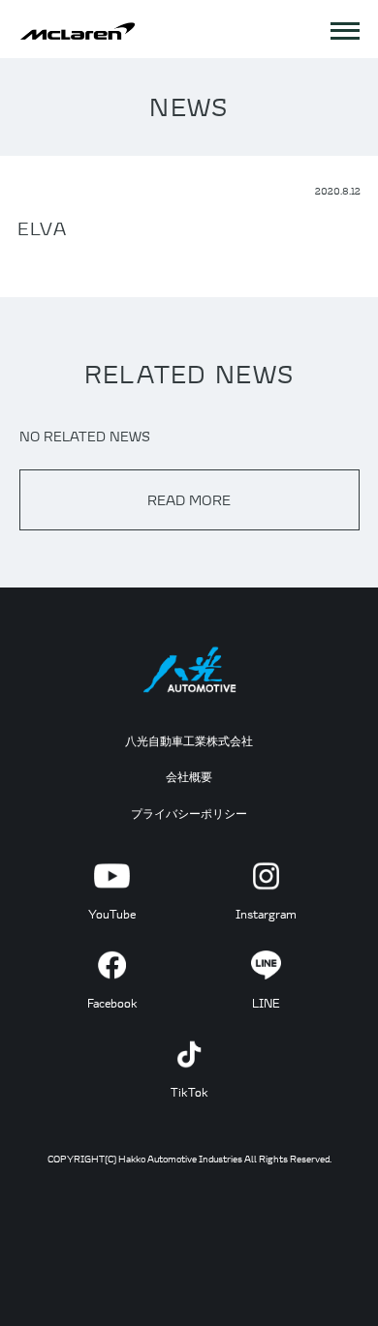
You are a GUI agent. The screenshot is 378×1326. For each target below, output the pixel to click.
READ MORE (189, 500)
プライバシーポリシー (189, 813)
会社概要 (189, 776)
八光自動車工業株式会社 (189, 741)
